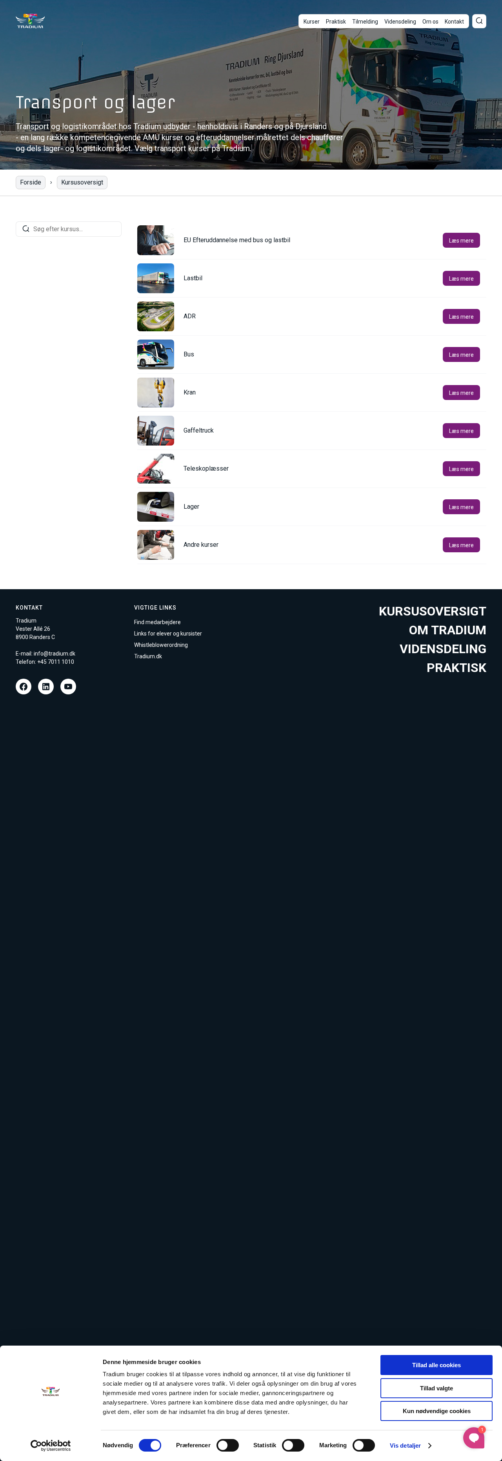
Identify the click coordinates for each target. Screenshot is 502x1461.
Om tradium (447, 630)
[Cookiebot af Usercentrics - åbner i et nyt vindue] (50, 1446)
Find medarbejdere (157, 622)
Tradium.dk (148, 656)
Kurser (312, 21)
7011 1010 (61, 662)
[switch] (227, 1445)
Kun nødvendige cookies (437, 1411)
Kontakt (454, 21)
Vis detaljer (405, 1445)
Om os (430, 21)
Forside (30, 182)
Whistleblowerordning (161, 645)
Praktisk (336, 21)
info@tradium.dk (54, 653)
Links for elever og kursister (168, 633)
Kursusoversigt (82, 182)
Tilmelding (365, 21)
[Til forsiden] (30, 21)
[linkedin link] (46, 686)
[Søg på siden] (479, 21)
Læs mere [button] (461, 240)
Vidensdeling (400, 21)
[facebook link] (23, 686)
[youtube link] (68, 686)
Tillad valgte (436, 1388)
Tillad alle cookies (436, 1365)
